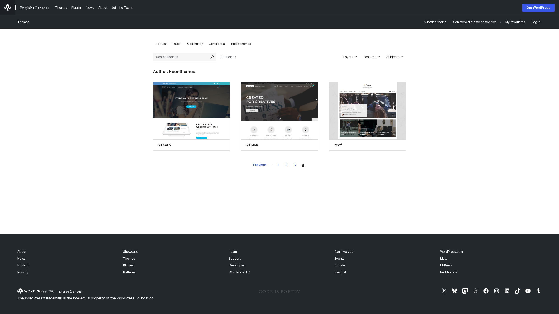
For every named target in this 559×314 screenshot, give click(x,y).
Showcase (130, 251)
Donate (340, 265)
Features (370, 57)
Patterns (129, 272)
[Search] (212, 57)
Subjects (392, 57)
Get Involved (344, 251)
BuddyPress (449, 272)
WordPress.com (451, 251)
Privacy (22, 272)
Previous (260, 165)
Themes (23, 22)
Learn (233, 251)
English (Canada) (71, 291)
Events (339, 258)
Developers (237, 265)
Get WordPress (538, 7)
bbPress (446, 265)
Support (235, 258)
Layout (348, 57)
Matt (443, 258)
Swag (340, 272)
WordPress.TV (239, 272)
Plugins (128, 265)
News (21, 258)
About (21, 251)
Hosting (23, 265)
